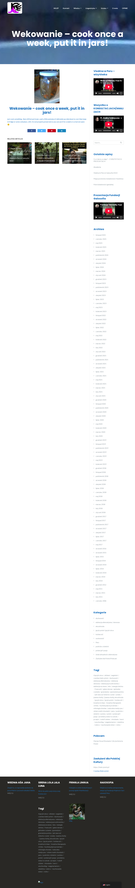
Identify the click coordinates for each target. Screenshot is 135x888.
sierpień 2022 (101, 323)
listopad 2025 (101, 235)
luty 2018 (99, 508)
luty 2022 (99, 348)
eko (109, 686)
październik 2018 (102, 476)
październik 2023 (102, 287)
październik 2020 (102, 408)
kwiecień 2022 (101, 339)
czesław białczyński (101, 678)
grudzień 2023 (101, 279)
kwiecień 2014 (101, 573)
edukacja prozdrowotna (110, 684)
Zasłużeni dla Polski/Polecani (106, 658)
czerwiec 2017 (101, 540)
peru (113, 711)
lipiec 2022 (100, 327)
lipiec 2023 (100, 299)
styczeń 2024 (100, 275)
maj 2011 (99, 589)
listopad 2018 (101, 472)
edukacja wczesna (100, 686)
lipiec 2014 (100, 569)
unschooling (99, 722)
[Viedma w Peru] (14, 8)
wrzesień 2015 (101, 553)
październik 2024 (102, 255)
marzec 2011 (100, 593)
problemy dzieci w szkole (108, 717)
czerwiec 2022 (101, 331)
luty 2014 (99, 581)
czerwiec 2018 (101, 492)
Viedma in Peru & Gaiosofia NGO (106, 173)
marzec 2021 (100, 388)
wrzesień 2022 (101, 319)
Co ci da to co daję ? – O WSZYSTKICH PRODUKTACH (108, 160)
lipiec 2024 (100, 267)
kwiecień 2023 (101, 311)
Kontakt (66, 8)
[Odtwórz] (96, 93)
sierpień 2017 (101, 532)
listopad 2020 (101, 404)
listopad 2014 (101, 561)
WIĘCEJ (10, 793)
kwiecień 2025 (101, 247)
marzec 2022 (100, 343)
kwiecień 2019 (101, 464)
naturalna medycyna (115, 708)
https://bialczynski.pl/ (102, 767)
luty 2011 (99, 597)
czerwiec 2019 (101, 456)
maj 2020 (99, 424)
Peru (97, 642)
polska (103, 714)
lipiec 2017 (100, 536)
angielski (114, 675)
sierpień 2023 (101, 295)
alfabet (107, 675)
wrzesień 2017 (101, 528)
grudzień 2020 (101, 400)
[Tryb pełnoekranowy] (121, 93)
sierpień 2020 (101, 416)
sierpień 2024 (101, 263)
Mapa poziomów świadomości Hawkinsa (108, 179)
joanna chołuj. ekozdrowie (49, 839)
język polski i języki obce (105, 630)
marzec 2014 (100, 577)
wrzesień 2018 (101, 480)
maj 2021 (99, 380)
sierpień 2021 (101, 368)
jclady (118, 695)
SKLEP (56, 8)
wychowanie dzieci (108, 725)
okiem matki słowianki (102, 711)
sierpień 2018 (101, 484)
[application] (109, 86)
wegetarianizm (110, 722)
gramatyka (105, 692)
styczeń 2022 (100, 352)
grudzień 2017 (101, 516)
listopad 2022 (101, 315)
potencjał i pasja (101, 650)
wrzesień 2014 (101, 565)
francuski (98, 689)
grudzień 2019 (101, 440)
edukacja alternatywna (102, 681)
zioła (118, 725)
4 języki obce (98, 675)
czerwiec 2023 (101, 303)
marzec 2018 (100, 504)
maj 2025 (99, 243)
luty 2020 (99, 436)
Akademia (97, 167)
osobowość (100, 638)
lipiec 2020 (100, 420)
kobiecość (99, 634)
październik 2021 (102, 360)
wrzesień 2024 (101, 259)
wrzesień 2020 (101, 412)
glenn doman (107, 689)
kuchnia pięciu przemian (108, 706)
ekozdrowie (100, 626)
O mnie (115, 8)
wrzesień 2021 (101, 364)
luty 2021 (99, 392)
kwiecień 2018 (101, 500)
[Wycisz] (118, 93)
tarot (55, 863)
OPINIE (125, 8)
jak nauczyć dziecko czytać (105, 695)
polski (109, 714)
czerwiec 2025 (101, 239)
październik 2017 (102, 524)
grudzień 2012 (101, 585)
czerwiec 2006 (101, 601)
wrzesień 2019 (101, 452)
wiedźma (41, 869)
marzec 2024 (100, 271)
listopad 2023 (101, 283)
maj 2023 (99, 307)
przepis (96, 719)
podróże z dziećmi (102, 646)
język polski (109, 700)
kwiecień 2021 (101, 384)
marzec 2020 (100, 432)
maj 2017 (99, 545)
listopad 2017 (101, 520)
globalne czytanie (44, 830)
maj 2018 (99, 496)
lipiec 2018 (100, 488)
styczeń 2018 (100, 512)
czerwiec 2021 (101, 376)
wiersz (97, 725)
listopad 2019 (101, 444)
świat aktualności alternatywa (106, 654)
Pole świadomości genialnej (103, 184)
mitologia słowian (100, 708)
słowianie (115, 719)
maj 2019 (99, 460)
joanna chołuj (98, 697)
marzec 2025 (100, 251)
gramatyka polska (44, 833)
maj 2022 (99, 335)
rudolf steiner (105, 719)
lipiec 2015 (100, 557)
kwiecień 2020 (101, 428)
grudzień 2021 (101, 356)
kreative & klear (99, 703)
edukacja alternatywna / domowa (108, 622)
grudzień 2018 (101, 468)
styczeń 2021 (100, 396)
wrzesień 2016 (101, 549)
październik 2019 (102, 448)
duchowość (100, 618)
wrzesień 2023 (101, 291)
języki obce (99, 700)
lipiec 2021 (100, 372)
